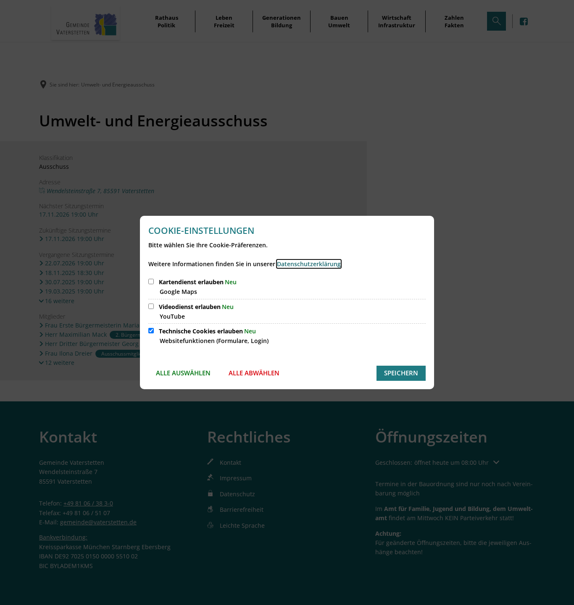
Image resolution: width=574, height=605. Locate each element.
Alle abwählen (254, 373)
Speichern (401, 373)
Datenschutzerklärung (309, 264)
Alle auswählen (183, 373)
